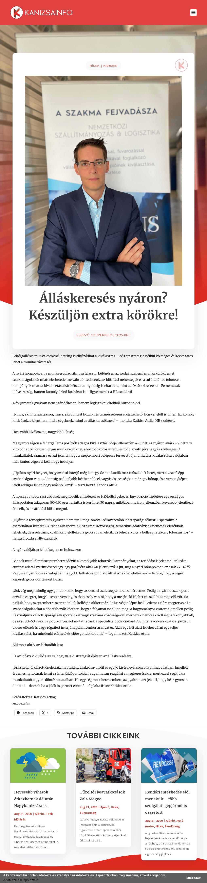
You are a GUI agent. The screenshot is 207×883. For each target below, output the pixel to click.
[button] (39, 880)
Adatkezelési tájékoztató (20, 880)
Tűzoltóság (88, 813)
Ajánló (39, 814)
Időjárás (20, 819)
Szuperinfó (101, 335)
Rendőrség (172, 826)
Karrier (110, 66)
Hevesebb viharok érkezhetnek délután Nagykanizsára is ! (34, 799)
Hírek (94, 66)
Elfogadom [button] (193, 877)
